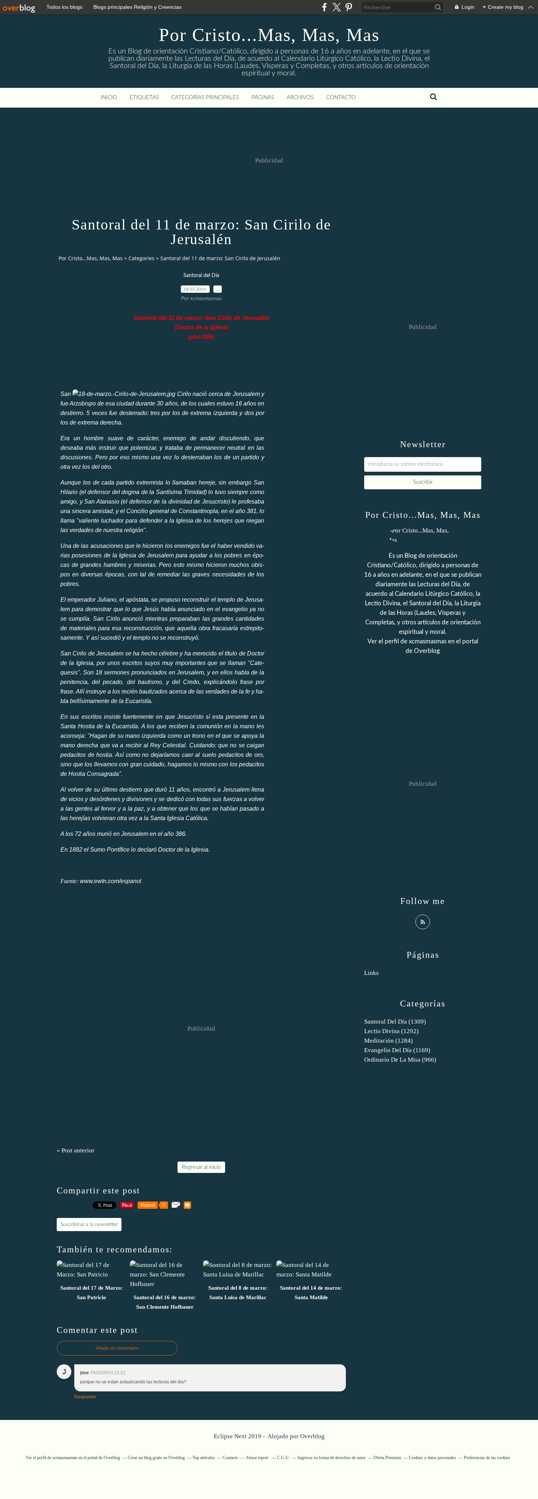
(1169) (397, 1050)
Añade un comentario (117, 1348)
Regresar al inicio (201, 1167)
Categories (141, 258)
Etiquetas (144, 97)
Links (371, 972)
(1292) (391, 1031)
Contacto (341, 97)
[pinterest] (348, 7)
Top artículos (204, 1457)
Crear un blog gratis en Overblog (156, 1457)
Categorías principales (205, 97)
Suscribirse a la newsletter (89, 1224)
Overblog (312, 1436)
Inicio (109, 97)
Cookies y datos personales (432, 1457)
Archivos (300, 97)
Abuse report (257, 1457)
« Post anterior (75, 1150)
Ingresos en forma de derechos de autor (332, 1457)
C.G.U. (283, 1457)
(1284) (388, 1040)
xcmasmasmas (428, 641)
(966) (400, 1059)
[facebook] (324, 7)
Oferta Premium (387, 1457)
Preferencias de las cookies (487, 1457)
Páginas (262, 97)
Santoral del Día (201, 275)
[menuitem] (109, 98)
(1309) (395, 1021)
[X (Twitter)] (336, 7)
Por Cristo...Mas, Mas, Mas (269, 35)
